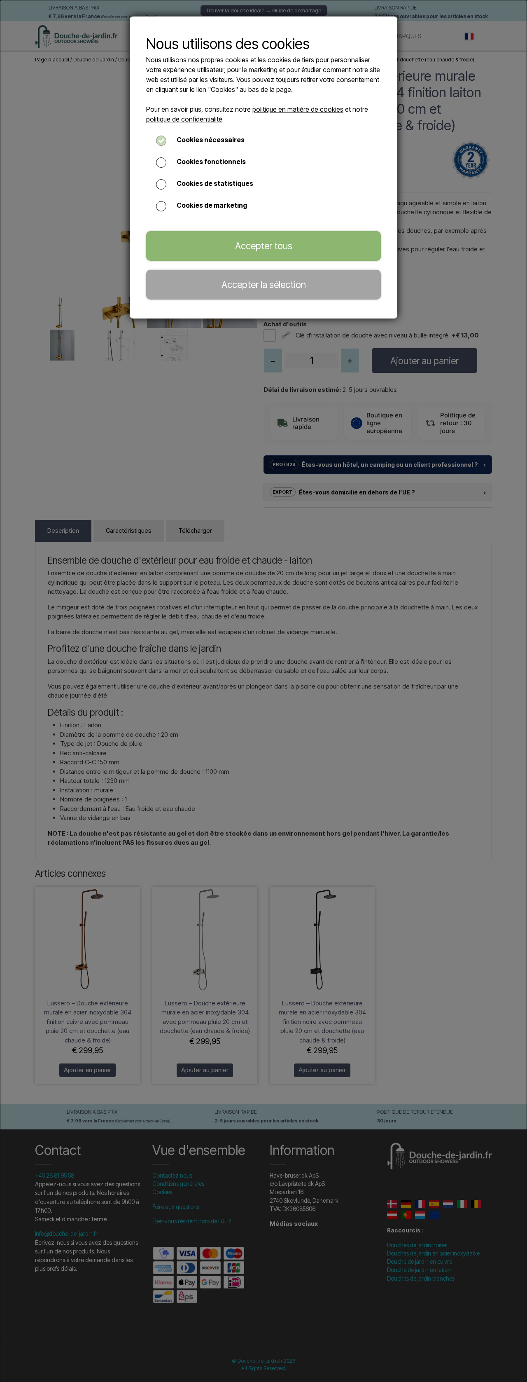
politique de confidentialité (184, 119)
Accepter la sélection (264, 284)
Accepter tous (263, 245)
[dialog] (263, 691)
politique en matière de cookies (297, 109)
